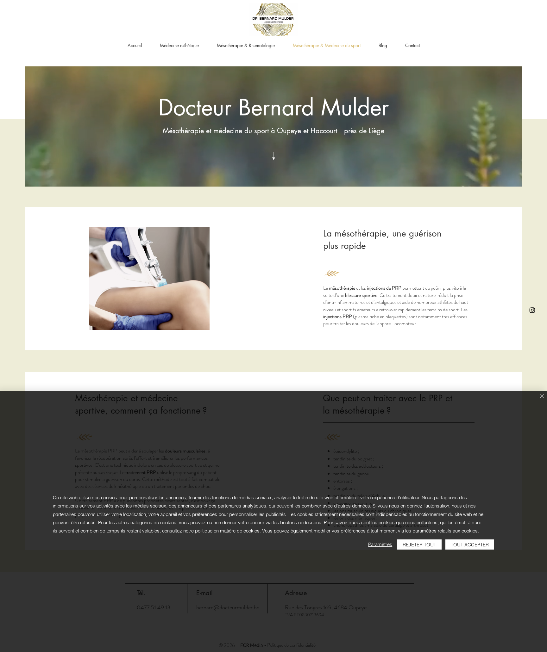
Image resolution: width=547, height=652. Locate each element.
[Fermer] (542, 396)
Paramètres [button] (380, 544)
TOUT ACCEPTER (470, 545)
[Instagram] (532, 310)
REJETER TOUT (419, 545)
